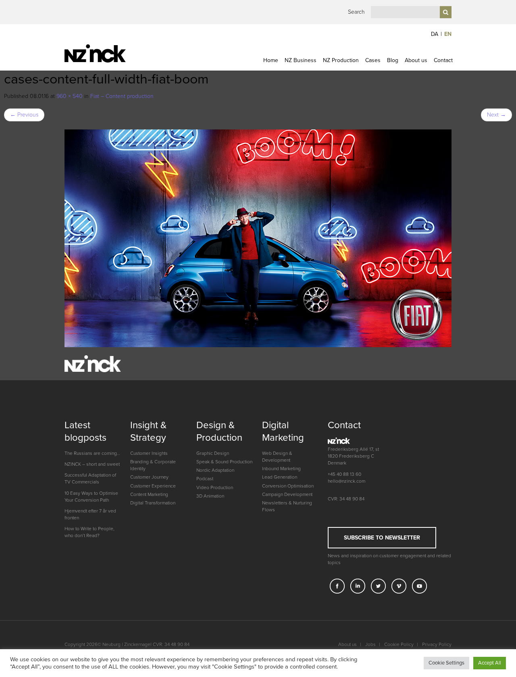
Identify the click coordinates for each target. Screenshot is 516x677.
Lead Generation (279, 477)
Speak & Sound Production (224, 462)
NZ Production (341, 60)
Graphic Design (212, 453)
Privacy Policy (437, 644)
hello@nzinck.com (346, 481)
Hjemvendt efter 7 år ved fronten (90, 514)
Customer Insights (149, 453)
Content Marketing (149, 494)
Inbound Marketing (281, 468)
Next (496, 114)
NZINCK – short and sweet (92, 464)
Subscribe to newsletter (382, 537)
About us (416, 60)
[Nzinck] (109, 53)
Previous (24, 114)
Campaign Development (287, 494)
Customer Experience (153, 486)
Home (270, 60)
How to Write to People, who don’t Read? (89, 532)
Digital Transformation (152, 503)
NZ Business (300, 60)
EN (448, 34)
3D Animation (210, 496)
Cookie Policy (399, 644)
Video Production (214, 487)
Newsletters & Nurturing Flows (287, 506)
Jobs (370, 644)
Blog (392, 60)
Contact (443, 60)
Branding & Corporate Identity (153, 465)
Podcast (204, 478)
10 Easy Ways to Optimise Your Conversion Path (91, 496)
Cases (373, 60)
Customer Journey (149, 477)
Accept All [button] (489, 663)
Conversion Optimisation (288, 486)
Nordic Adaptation (215, 470)
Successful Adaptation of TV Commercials (90, 478)
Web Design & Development (277, 456)
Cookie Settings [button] (446, 663)
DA (434, 34)
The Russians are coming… (92, 453)
